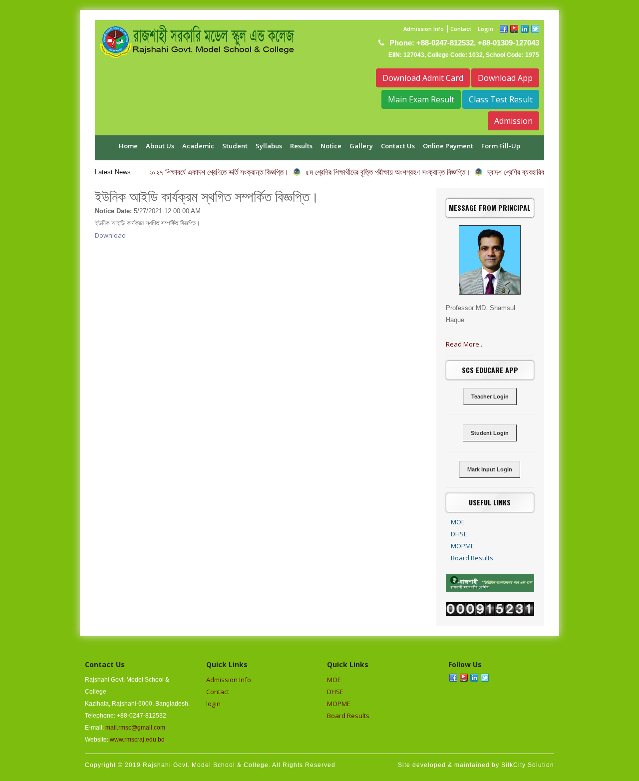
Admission (513, 120)
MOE (458, 521)
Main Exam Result (421, 99)
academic (198, 145)
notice (330, 145)
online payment (448, 145)
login (213, 703)
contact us (398, 145)
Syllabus (269, 145)
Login (485, 28)
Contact (460, 28)
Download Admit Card (422, 77)
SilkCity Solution (527, 765)
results (301, 145)
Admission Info (423, 28)
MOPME (462, 545)
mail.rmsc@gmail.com (135, 727)
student (235, 145)
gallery (361, 145)
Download (110, 235)
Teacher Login (490, 396)
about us (160, 145)
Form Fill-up (500, 145)
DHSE (459, 533)
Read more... (465, 344)
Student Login (490, 433)
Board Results (472, 557)
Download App (505, 77)
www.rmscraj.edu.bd (137, 739)
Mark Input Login (489, 469)
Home (128, 145)
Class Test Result (501, 99)
